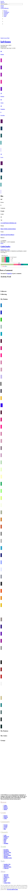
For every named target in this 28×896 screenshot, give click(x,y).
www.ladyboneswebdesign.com (8, 223)
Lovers (5, 827)
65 (1, 99)
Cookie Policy (7, 882)
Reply (2, 243)
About (3, 871)
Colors (2, 102)
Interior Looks (7, 852)
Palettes (2, 54)
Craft (5, 835)
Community (6, 12)
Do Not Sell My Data (12, 889)
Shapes (5, 809)
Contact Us (6, 877)
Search (2, 5)
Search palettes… (5, 4)
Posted (5, 249)
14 (1, 154)
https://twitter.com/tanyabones (8, 228)
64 (1, 51)
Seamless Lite (7, 864)
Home (5, 839)
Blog (5, 829)
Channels (6, 13)
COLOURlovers (5, 8)
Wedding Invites (8, 858)
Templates (3, 109)
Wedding (6, 843)
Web (5, 842)
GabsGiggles (5, 246)
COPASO (6, 868)
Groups (5, 826)
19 (1, 93)
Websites (6, 856)
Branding (6, 849)
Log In (2, 1)
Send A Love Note (5, 38)
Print (5, 840)
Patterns (2, 96)
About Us (6, 876)
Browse (5, 10)
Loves (2, 157)
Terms (5, 880)
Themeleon (6, 865)
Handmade (6, 851)
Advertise (6, 874)
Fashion (6, 838)
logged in (9, 273)
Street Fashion (7, 855)
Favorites (3, 115)
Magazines (6, 853)
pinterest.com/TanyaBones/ (7, 234)
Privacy (5, 878)
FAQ (5, 881)
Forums (6, 825)
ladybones (6, 41)
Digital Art (6, 836)
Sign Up (3, 2)
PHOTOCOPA (7, 867)
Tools (5, 16)
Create (2, 7)
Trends (5, 14)
